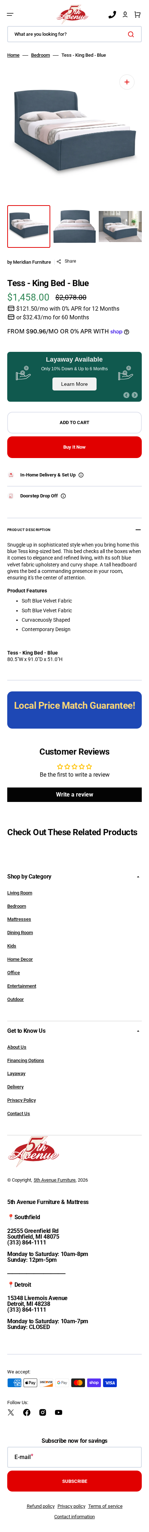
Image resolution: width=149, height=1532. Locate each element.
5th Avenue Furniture (55, 1180)
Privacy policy (71, 1506)
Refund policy (41, 1506)
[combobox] (74, 34)
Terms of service (105, 1506)
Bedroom (40, 55)
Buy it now (74, 447)
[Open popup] (81, 475)
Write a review (74, 794)
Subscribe (74, 1481)
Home (13, 55)
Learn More (74, 384)
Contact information (74, 1516)
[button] (10, 14)
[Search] (132, 34)
